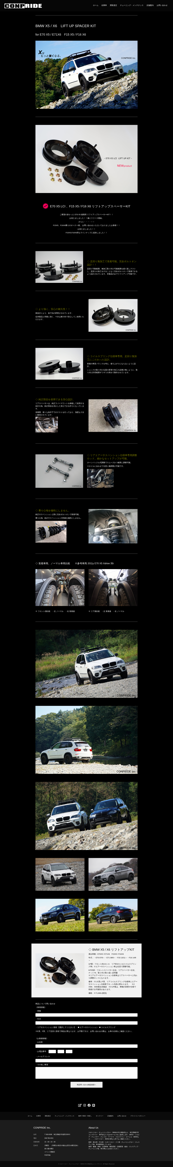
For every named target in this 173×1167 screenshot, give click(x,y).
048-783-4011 (48, 1138)
